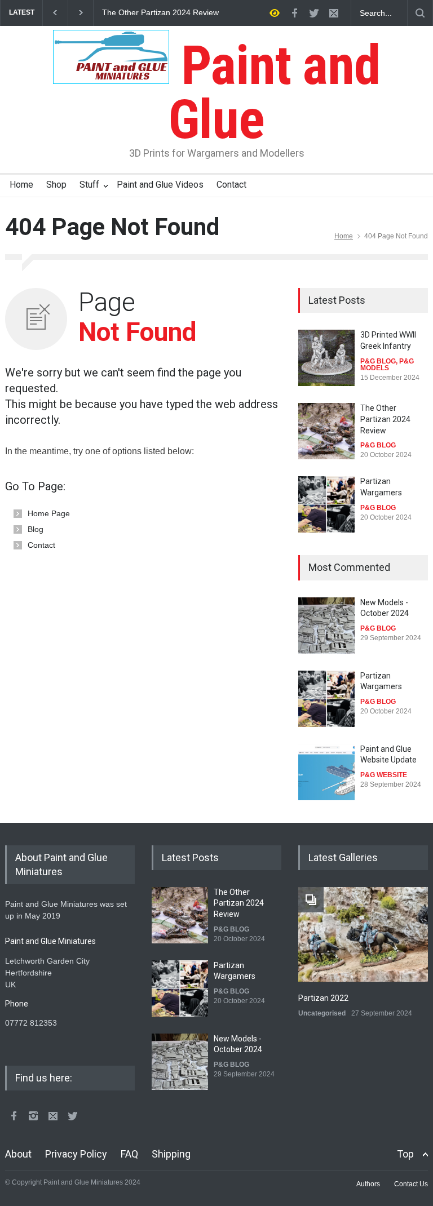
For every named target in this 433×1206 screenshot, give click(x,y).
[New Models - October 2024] (326, 625)
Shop (56, 184)
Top (405, 1154)
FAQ (129, 1154)
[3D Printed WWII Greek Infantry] (326, 358)
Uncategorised (322, 1013)
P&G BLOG (378, 361)
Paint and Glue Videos (160, 184)
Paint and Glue (274, 92)
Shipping (171, 1154)
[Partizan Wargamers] (326, 504)
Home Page (49, 513)
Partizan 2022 (323, 998)
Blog (35, 529)
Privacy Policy (76, 1154)
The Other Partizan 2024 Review (160, 12)
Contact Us (411, 1184)
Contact (231, 184)
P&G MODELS (387, 364)
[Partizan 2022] (363, 934)
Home (21, 184)
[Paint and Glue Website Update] (326, 772)
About (18, 1154)
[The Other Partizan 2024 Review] (326, 431)
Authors (368, 1184)
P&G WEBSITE (383, 775)
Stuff (89, 184)
